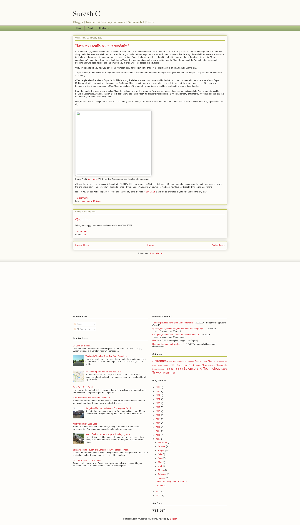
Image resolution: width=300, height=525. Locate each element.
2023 (158, 391)
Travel (157, 372)
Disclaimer (104, 28)
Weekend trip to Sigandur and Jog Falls (103, 372)
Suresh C (86, 13)
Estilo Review (157, 365)
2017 (158, 415)
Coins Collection (221, 361)
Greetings (83, 219)
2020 (158, 403)
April (160, 466)
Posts (79, 324)
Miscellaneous (208, 365)
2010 (158, 439)
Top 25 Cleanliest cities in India (87, 460)
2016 (158, 419)
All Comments (83, 329)
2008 (158, 495)
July (160, 454)
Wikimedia (93, 179)
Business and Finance (205, 361)
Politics (169, 368)
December (163, 442)
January (162, 478)
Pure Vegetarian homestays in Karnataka (91, 398)
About (90, 28)
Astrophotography (177, 361)
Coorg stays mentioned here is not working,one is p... (176, 334)
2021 (158, 399)
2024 (158, 387)
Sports (224, 369)
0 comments (83, 231)
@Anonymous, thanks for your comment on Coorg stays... (178, 329)
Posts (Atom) (156, 253)
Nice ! (155, 340)
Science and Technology (202, 368)
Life (84, 234)
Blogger (173, 519)
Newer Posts (82, 245)
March (161, 470)
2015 (158, 423)
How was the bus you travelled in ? (168, 344)
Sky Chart (150, 192)
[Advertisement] (150, 288)
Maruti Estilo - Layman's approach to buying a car (107, 434)
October (162, 446)
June (160, 458)
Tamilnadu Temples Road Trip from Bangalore (106, 356)
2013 (158, 431)
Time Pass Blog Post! (83, 387)
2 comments (83, 198)
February (162, 474)
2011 (158, 435)
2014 (158, 427)
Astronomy (87, 201)
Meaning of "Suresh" (82, 346)
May (160, 462)
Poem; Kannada (158, 369)
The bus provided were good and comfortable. (173, 323)
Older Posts (218, 245)
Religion (96, 201)
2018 (158, 411)
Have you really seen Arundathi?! (103, 45)
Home (78, 28)
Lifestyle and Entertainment (188, 365)
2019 (158, 407)
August (161, 450)
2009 (158, 491)
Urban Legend (168, 373)
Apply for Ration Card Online (85, 424)
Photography (221, 365)
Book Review (189, 361)
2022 (158, 395)
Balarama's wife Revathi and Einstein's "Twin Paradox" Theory (101, 450)
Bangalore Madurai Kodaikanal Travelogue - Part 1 (108, 408)
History (165, 365)
